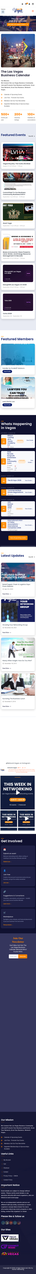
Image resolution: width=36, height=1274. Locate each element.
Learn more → (7, 903)
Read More (5, 594)
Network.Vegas (18, 10)
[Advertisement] (18, 737)
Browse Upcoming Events (17, 24)
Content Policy (7, 1180)
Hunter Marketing (18, 1269)
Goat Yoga (7, 223)
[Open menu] (32, 11)
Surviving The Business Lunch (13, 699)
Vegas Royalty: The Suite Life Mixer (16, 164)
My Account (7, 1160)
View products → (8, 924)
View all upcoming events (18, 538)
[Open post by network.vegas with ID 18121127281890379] (8, 818)
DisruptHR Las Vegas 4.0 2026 (15, 285)
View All (30, 136)
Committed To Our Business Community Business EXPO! (14, 193)
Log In (22, 5)
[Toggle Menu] (3, 12)
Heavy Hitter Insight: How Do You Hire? (17, 661)
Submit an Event (33, 5)
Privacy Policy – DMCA (10, 1176)
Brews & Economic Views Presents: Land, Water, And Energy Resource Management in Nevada (16, 254)
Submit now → (7, 861)
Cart (27, 3)
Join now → (6, 882)
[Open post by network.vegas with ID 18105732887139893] (26, 818)
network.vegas (17, 777)
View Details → (29, 441)
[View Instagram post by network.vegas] (33, 807)
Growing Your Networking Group (15, 625)
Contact (5, 1172)
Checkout (6, 1168)
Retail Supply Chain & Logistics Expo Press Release (16, 585)
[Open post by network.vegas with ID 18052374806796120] (17, 792)
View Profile (7, 371)
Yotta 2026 (7, 313)
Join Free (29, 5)
